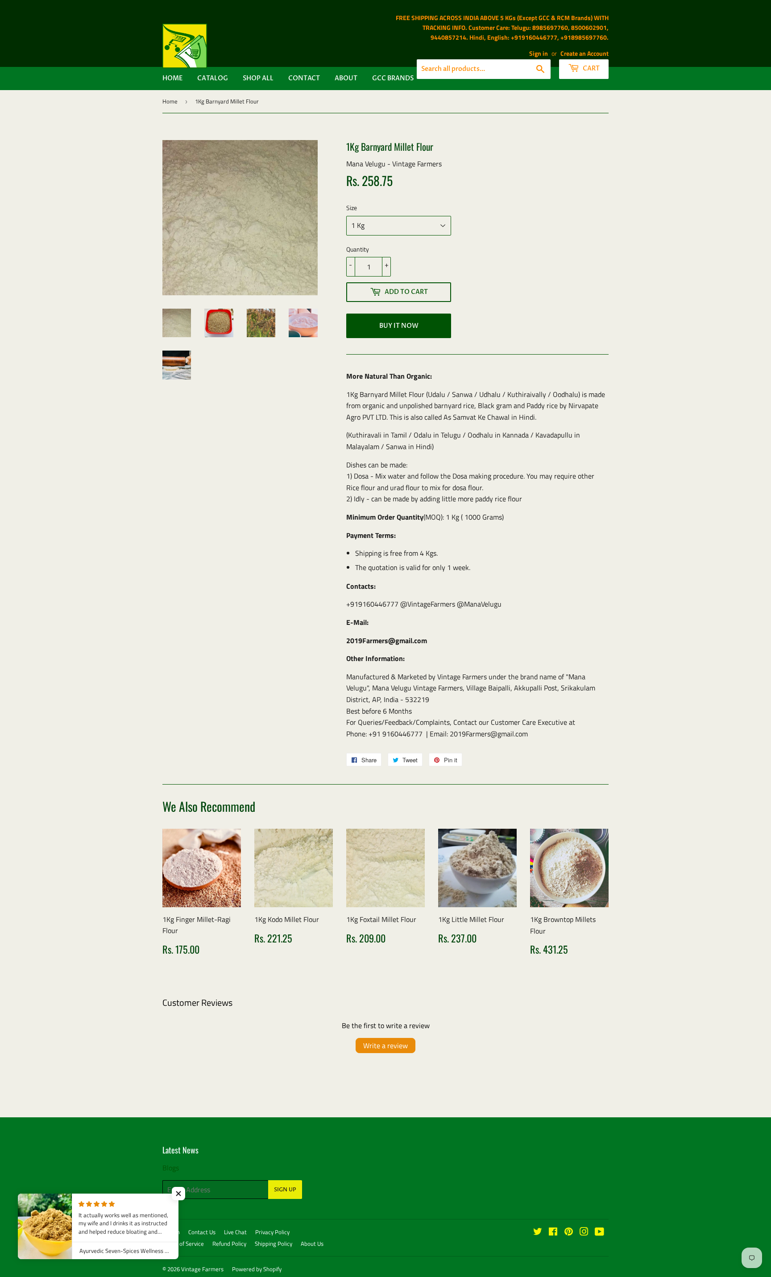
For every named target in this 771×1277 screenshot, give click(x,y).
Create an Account (584, 53)
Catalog (212, 78)
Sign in (538, 53)
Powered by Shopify (257, 1269)
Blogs (170, 1167)
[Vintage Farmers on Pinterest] (568, 1232)
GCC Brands (393, 78)
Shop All (258, 78)
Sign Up (285, 1189)
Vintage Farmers (202, 1269)
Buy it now (399, 326)
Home (172, 78)
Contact (304, 78)
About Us (312, 1243)
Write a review (385, 1045)
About (346, 78)
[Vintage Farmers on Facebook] (553, 1232)
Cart (590, 68)
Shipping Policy (273, 1243)
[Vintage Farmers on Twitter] (537, 1232)
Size (351, 207)
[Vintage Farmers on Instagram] (584, 1232)
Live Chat (235, 1231)
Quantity (357, 249)
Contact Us (202, 1231)
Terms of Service (183, 1243)
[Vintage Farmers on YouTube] (599, 1232)
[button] (178, 1193)
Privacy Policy (272, 1231)
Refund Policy (229, 1243)
